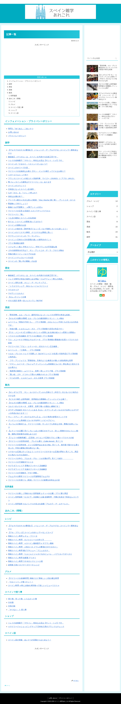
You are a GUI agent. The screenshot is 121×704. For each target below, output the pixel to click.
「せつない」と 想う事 (17, 610)
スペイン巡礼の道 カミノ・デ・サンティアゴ (28, 283)
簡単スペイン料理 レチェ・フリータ (22, 536)
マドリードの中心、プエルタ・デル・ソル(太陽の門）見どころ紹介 (40, 458)
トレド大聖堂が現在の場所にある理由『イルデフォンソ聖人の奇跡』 (36, 279)
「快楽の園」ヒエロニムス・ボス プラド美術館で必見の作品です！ (36, 329)
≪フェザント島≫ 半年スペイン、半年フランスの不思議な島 (32, 247)
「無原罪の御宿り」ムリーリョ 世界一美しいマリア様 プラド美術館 (37, 371)
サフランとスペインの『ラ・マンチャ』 (24, 236)
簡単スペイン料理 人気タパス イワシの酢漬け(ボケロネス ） (33, 547)
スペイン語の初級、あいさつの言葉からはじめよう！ (29, 640)
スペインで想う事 (16, 107)
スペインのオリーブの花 (19, 168)
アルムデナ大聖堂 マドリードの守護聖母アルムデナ (29, 476)
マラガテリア (13, 290)
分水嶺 (11, 602)
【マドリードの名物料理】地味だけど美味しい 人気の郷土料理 (33, 578)
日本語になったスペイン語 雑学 (22, 189)
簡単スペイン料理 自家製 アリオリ (22, 558)
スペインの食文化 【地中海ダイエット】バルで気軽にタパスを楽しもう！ (38, 229)
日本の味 (11, 606)
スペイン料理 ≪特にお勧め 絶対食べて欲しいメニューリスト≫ (33, 585)
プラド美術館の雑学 (16, 243)
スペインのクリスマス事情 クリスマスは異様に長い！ (30, 232)
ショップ (13, 110)
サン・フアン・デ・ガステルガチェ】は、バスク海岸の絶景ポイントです (37, 417)
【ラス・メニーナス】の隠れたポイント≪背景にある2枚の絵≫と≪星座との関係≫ (42, 332)
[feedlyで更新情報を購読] (101, 295)
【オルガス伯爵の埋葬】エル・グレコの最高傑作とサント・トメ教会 (36, 318)
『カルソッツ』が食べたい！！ (20, 582)
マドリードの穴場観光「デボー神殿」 (23, 473)
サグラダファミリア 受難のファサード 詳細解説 (27, 466)
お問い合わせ (13, 132)
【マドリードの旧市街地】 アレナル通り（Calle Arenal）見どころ (35, 441)
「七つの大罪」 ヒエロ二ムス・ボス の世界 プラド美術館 (31, 378)
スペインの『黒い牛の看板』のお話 (22, 261)
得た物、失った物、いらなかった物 (22, 599)
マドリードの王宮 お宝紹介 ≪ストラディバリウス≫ (29, 211)
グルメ (12, 104)
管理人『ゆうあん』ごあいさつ (20, 129)
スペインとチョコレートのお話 (20, 258)
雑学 (10, 84)
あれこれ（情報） (15, 98)
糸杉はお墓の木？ (16, 196)
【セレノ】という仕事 (17, 297)
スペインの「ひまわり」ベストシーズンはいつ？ (28, 164)
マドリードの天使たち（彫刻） (20, 480)
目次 (39, 77)
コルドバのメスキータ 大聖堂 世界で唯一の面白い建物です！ (34, 406)
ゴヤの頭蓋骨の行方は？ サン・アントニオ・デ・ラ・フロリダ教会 (36, 250)
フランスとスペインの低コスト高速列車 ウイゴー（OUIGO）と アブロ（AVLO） (41, 178)
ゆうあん (102, 281)
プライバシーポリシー (17, 136)
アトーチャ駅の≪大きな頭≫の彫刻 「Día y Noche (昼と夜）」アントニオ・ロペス (41, 200)
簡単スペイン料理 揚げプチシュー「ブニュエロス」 (29, 551)
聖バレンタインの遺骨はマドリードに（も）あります (29, 182)
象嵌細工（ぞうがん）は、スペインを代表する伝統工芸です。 (33, 157)
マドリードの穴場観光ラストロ (20, 462)
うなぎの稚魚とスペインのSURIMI (22, 218)
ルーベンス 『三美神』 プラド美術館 (24, 350)
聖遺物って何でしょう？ (18, 204)
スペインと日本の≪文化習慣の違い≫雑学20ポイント (30, 240)
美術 (10, 90)
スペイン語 (14, 113)
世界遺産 (13, 96)
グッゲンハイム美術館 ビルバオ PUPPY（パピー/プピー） (31, 420)
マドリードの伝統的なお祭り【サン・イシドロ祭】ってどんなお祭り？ (37, 171)
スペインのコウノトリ (17, 186)
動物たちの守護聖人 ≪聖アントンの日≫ (25, 207)
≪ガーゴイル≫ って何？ (18, 175)
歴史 (10, 87)
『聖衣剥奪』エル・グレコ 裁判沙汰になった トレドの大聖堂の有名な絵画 (39, 315)
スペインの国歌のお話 (17, 225)
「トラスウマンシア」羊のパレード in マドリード (28, 286)
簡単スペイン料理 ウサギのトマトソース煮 (25, 561)
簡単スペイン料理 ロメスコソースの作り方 (30, 540)
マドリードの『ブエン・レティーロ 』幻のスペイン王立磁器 (33, 346)
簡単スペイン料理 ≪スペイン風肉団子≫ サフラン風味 (31, 543)
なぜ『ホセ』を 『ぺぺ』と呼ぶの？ (22, 193)
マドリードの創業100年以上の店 (46, 480)
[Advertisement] (42, 59)
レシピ (12, 101)
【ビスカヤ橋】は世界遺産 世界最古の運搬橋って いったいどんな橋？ (38, 399)
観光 (10, 93)
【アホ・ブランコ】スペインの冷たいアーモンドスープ (30, 533)
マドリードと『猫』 (16, 214)
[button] (116, 58)
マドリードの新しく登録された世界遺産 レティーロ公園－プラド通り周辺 (38, 493)
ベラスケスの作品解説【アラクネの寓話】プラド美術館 (30, 336)
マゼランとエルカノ (16, 293)
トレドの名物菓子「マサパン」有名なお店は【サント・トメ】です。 (36, 160)
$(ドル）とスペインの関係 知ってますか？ (25, 222)
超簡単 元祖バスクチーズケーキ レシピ (24, 565)
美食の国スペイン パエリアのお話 (22, 254)
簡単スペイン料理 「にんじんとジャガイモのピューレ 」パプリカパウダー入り (40, 554)
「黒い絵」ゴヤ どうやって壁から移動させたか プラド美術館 (33, 374)
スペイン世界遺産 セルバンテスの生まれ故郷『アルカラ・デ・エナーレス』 (39, 504)
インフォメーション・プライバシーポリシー (25, 81)
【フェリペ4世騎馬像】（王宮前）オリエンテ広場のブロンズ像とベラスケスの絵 (41, 438)
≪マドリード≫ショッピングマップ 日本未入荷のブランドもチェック (36, 627)
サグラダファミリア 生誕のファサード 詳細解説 (27, 469)
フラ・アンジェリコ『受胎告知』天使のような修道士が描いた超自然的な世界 (40, 360)
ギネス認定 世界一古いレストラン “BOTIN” (25, 301)
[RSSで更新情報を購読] (103, 295)
